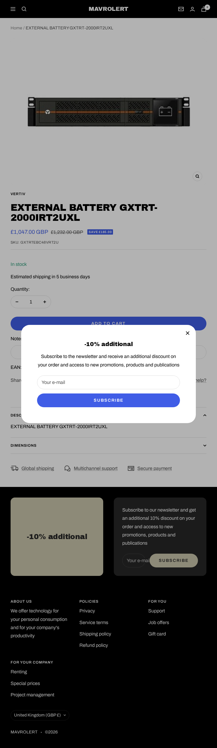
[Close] (187, 333)
